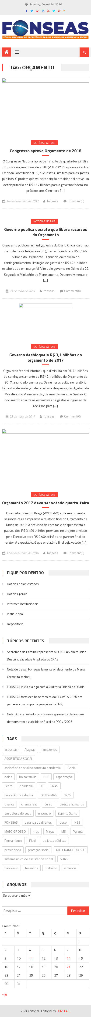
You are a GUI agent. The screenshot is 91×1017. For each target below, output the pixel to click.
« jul (4, 994)
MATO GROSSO (15, 831)
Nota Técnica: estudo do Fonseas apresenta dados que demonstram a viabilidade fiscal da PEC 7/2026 (45, 718)
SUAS (64, 858)
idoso (63, 822)
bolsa (8, 776)
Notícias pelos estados (23, 583)
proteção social (38, 849)
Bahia (72, 767)
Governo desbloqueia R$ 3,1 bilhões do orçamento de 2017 (45, 357)
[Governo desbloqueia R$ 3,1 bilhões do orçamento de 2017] (45, 321)
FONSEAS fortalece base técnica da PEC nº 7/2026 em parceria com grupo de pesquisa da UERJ (44, 700)
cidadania (26, 785)
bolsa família (27, 776)
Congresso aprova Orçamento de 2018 (45, 150)
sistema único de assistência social (28, 858)
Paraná (78, 831)
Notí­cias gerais (44, 143)
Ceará (8, 785)
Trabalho (51, 867)
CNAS (54, 785)
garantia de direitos (38, 822)
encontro (44, 813)
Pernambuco (13, 840)
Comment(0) (76, 201)
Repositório (15, 623)
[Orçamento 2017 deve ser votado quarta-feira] (45, 458)
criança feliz (29, 804)
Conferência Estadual (19, 795)
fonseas (52, 201)
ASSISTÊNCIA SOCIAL (18, 758)
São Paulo (11, 867)
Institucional (15, 613)
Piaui (32, 840)
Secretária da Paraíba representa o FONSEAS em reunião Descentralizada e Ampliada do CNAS (46, 655)
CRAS (67, 795)
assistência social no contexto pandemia (32, 767)
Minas (50, 831)
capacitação (64, 776)
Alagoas (29, 749)
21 (68, 966)
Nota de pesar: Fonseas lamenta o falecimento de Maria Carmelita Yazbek (46, 673)
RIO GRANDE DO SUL (70, 849)
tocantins (31, 867)
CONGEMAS (49, 795)
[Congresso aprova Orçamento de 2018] (45, 106)
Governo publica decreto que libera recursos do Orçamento (45, 232)
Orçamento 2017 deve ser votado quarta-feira (45, 502)
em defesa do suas (17, 813)
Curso (48, 804)
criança (9, 804)
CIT (42, 785)
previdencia (12, 849)
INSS (77, 822)
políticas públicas (54, 840)
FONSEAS (11, 822)
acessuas (11, 749)
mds (36, 831)
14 (68, 958)
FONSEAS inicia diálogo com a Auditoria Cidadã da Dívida (45, 686)
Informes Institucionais (22, 603)
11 (31, 958)
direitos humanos (72, 804)
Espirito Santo (67, 813)
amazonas (49, 749)
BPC (46, 776)
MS (63, 831)
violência (70, 867)
